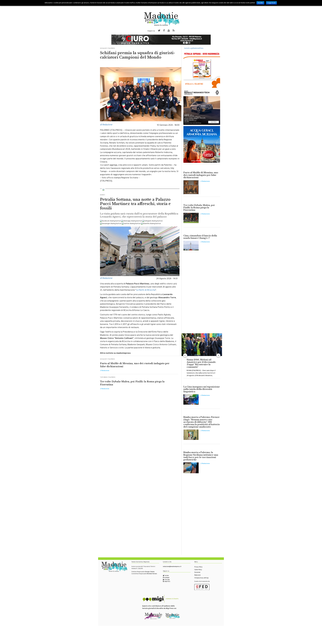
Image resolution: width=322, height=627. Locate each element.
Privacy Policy (198, 567)
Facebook (166, 578)
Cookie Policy (198, 570)
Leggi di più (271, 3)
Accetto (260, 3)
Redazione (197, 575)
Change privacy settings (201, 578)
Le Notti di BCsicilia (145, 290)
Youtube (167, 580)
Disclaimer (197, 572)
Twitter (166, 575)
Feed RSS (167, 581)
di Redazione (106, 125)
